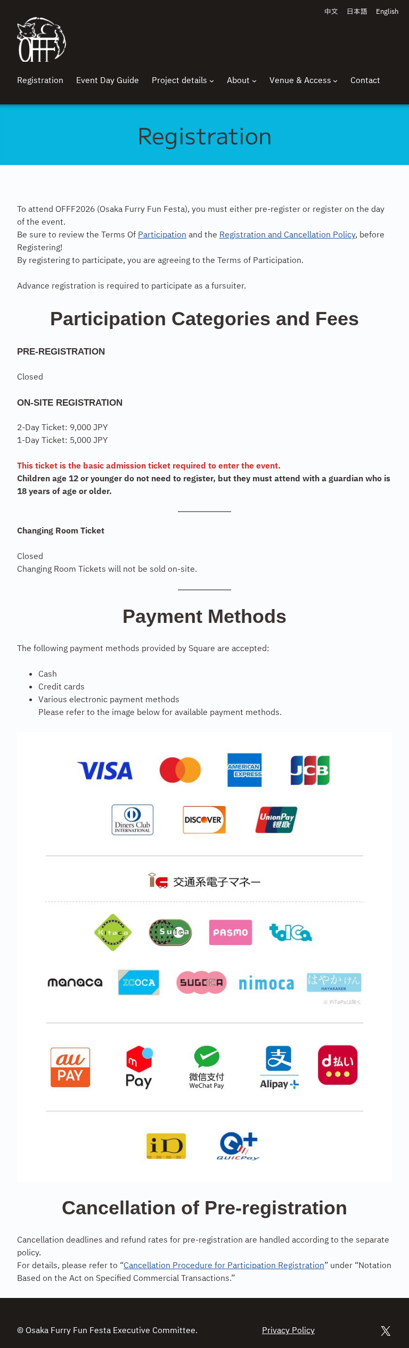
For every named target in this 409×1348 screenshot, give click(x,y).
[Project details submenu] (211, 80)
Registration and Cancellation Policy (287, 235)
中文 (331, 12)
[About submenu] (254, 80)
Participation (162, 235)
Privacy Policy (288, 1331)
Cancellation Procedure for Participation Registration (224, 1266)
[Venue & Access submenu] (335, 80)
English (387, 12)
